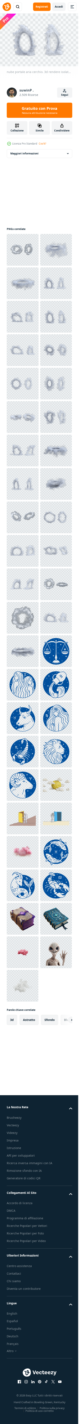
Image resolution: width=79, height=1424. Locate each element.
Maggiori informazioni (24, 151)
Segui (64, 95)
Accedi (59, 6)
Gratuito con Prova (39, 110)
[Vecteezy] (7, 7)
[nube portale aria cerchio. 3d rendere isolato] (23, 248)
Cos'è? (42, 143)
